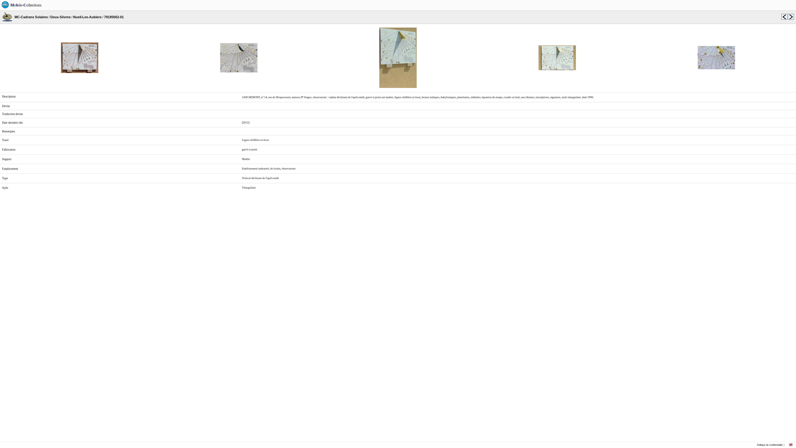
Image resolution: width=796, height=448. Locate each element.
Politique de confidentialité (770, 445)
